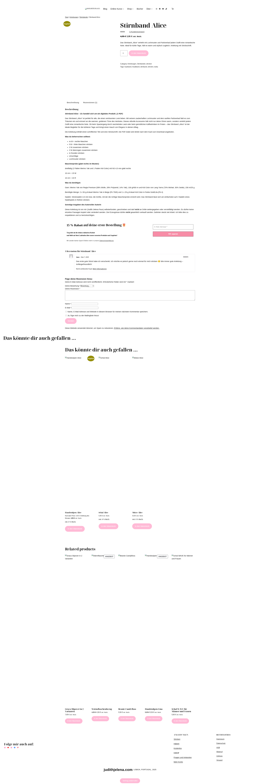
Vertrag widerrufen (130, 781)
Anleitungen (74, 17)
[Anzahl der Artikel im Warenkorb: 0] (172, 8)
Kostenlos (178, 748)
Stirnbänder (84, 17)
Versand (219, 760)
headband (136, 67)
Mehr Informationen (100, 269)
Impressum (220, 739)
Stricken (177, 739)
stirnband (143, 67)
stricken (149, 64)
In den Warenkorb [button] (75, 529)
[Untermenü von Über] (151, 8)
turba (156, 67)
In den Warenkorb (138, 53)
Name (68, 304)
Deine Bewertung (72, 286)
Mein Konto (178, 762)
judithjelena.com (118, 770)
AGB (218, 747)
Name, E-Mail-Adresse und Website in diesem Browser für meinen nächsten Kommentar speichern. (108, 312)
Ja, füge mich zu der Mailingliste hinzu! (83, 316)
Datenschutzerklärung (106, 240)
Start (66, 17)
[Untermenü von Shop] (132, 8)
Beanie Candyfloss (127, 709)
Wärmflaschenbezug (102, 709)
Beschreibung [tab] (73, 103)
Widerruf (219, 752)
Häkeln (176, 744)
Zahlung (219, 756)
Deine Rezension (72, 289)
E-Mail (68, 308)
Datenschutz (220, 743)
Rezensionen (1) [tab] (90, 103)
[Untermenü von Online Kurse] (123, 8)
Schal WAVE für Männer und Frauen (181, 710)
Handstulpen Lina (153, 709)
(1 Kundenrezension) (136, 32)
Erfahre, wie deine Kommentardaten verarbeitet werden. (136, 328)
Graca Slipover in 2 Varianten (74, 710)
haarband (128, 67)
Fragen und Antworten (183, 757)
